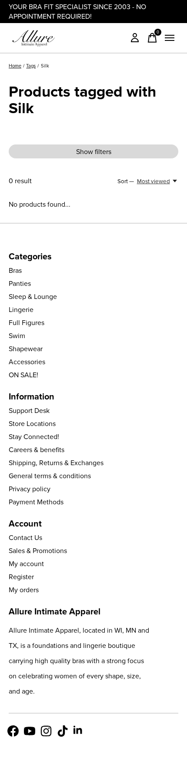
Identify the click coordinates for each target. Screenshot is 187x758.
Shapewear (26, 348)
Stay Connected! (34, 436)
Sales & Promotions (38, 550)
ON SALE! (23, 374)
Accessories (27, 361)
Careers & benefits (36, 449)
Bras (15, 270)
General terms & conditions (50, 475)
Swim (17, 335)
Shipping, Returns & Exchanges (56, 462)
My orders (24, 589)
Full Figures (26, 322)
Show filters (93, 151)
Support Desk (29, 410)
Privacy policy (29, 488)
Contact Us (25, 537)
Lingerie (21, 309)
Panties (20, 283)
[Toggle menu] (169, 38)
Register (21, 576)
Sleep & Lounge (33, 296)
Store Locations (32, 423)
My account (26, 563)
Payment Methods (36, 501)
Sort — (125, 181)
